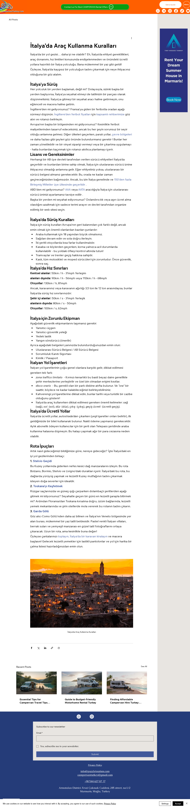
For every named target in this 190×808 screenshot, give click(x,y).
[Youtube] (188, 11)
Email (39, 733)
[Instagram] (170, 11)
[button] (170, 4)
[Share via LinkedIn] (45, 648)
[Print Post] (58, 648)
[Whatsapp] (158, 11)
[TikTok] (182, 11)
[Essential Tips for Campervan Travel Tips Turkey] (36, 683)
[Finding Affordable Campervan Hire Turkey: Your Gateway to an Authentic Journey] (127, 683)
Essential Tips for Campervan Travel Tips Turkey (34, 701)
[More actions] (131, 38)
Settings (165, 803)
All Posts (13, 19)
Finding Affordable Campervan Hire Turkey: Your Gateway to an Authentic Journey (124, 701)
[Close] (186, 803)
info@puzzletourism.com (95, 771)
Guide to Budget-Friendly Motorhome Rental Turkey (80, 701)
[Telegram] (164, 11)
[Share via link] (52, 648)
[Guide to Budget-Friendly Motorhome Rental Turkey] (81, 683)
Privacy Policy (95, 765)
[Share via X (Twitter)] (38, 648)
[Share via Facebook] (31, 648)
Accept (178, 803)
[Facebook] (176, 11)
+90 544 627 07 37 (95, 781)
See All (144, 666)
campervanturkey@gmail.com (95, 774)
